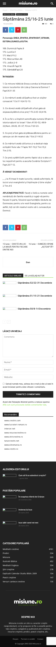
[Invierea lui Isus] (9, 513)
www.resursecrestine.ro (15, 432)
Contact (40, 639)
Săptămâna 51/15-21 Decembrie (35, 295)
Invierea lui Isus (25, 510)
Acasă (5, 10)
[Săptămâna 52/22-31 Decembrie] (9, 286)
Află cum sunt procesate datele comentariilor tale (24, 405)
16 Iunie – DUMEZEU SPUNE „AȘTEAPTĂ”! (41, 245)
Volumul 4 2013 (31, 10)
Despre (15, 639)
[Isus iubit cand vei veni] (9, 526)
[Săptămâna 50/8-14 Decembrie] (9, 312)
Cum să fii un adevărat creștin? (32, 475)
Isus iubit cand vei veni (28, 523)
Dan (28, 262)
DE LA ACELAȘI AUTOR (34, 276)
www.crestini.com (12, 420)
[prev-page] (4, 322)
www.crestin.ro (11, 449)
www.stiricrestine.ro (13, 436)
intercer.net (9, 428)
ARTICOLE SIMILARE (13, 276)
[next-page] (8, 322)
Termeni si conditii (28, 639)
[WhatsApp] (24, 30)
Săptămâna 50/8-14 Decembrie (34, 308)
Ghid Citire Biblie (16, 10)
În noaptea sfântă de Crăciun (31, 497)
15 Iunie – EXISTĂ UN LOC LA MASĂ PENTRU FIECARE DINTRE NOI (15, 247)
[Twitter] (11, 30)
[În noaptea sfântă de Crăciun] (9, 500)
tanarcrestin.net (11, 440)
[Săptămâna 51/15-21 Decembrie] (9, 299)
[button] (4, 3)
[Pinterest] (18, 30)
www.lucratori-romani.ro (15, 424)
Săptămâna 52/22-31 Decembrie (35, 282)
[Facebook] (5, 30)
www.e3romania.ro (13, 445)
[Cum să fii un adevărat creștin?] (9, 479)
